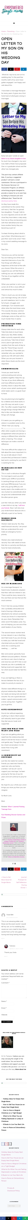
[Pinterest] (15, 864)
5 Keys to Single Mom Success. (16, 856)
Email (4, 1008)
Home (3, 31)
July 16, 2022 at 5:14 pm (12, 917)
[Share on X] (11, 69)
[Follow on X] (10, 1143)
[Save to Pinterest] (17, 69)
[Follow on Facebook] (3, 1143)
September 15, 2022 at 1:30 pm (16, 948)
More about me (20, 1069)
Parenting (10, 31)
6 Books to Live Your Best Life (13, 1124)
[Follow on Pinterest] (6, 1143)
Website (4, 1015)
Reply (3, 938)
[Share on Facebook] (4, 69)
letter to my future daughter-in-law (13, 158)
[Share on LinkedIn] (24, 69)
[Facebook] (13, 864)
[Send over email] (25, 1218)
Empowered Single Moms (14, 10)
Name (4, 1001)
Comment (5, 983)
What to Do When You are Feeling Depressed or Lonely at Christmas (12, 1118)
